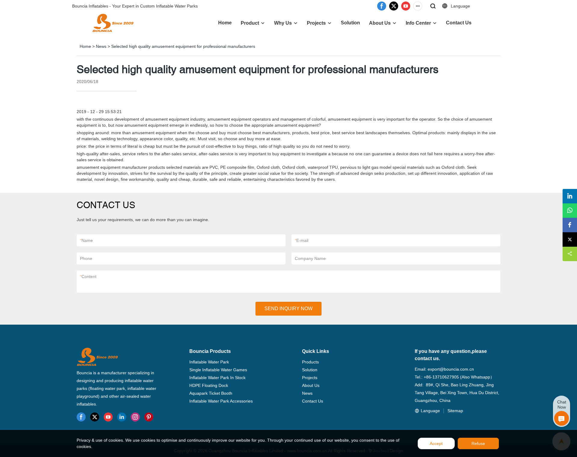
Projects (316, 23)
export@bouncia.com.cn (451, 369)
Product (250, 23)
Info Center (418, 23)
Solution (350, 22)
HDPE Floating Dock (208, 385)
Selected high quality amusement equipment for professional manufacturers (183, 46)
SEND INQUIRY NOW (288, 308)
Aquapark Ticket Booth (210, 393)
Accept (436, 443)
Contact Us (459, 22)
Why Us (283, 23)
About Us (380, 23)
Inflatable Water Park (209, 362)
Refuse (478, 443)
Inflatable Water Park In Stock (217, 377)
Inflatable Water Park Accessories (221, 401)
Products (310, 362)
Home (225, 22)
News (101, 46)
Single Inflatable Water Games (218, 369)
